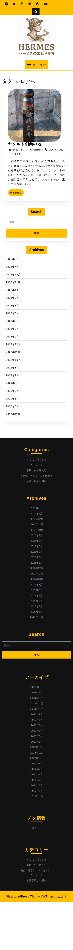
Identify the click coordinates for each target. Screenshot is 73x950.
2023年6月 (12, 313)
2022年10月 (13, 359)
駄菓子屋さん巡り (36, 481)
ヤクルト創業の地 (24, 144)
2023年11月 (13, 282)
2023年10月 (13, 290)
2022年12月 (13, 344)
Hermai (37, 149)
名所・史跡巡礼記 (36, 470)
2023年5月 (12, 321)
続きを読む (17, 193)
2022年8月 (12, 367)
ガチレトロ (36, 464)
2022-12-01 (19, 149)
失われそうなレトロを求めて (36, 475)
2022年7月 (12, 375)
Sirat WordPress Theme (23, 896)
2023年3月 (12, 328)
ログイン (36, 827)
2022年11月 (13, 352)
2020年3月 (12, 406)
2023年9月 (12, 297)
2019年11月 (13, 414)
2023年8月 (12, 305)
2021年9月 (12, 383)
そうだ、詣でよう (36, 459)
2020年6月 (12, 390)
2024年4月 (12, 266)
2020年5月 (12, 398)
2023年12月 (13, 274)
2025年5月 (12, 259)
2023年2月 (12, 336)
